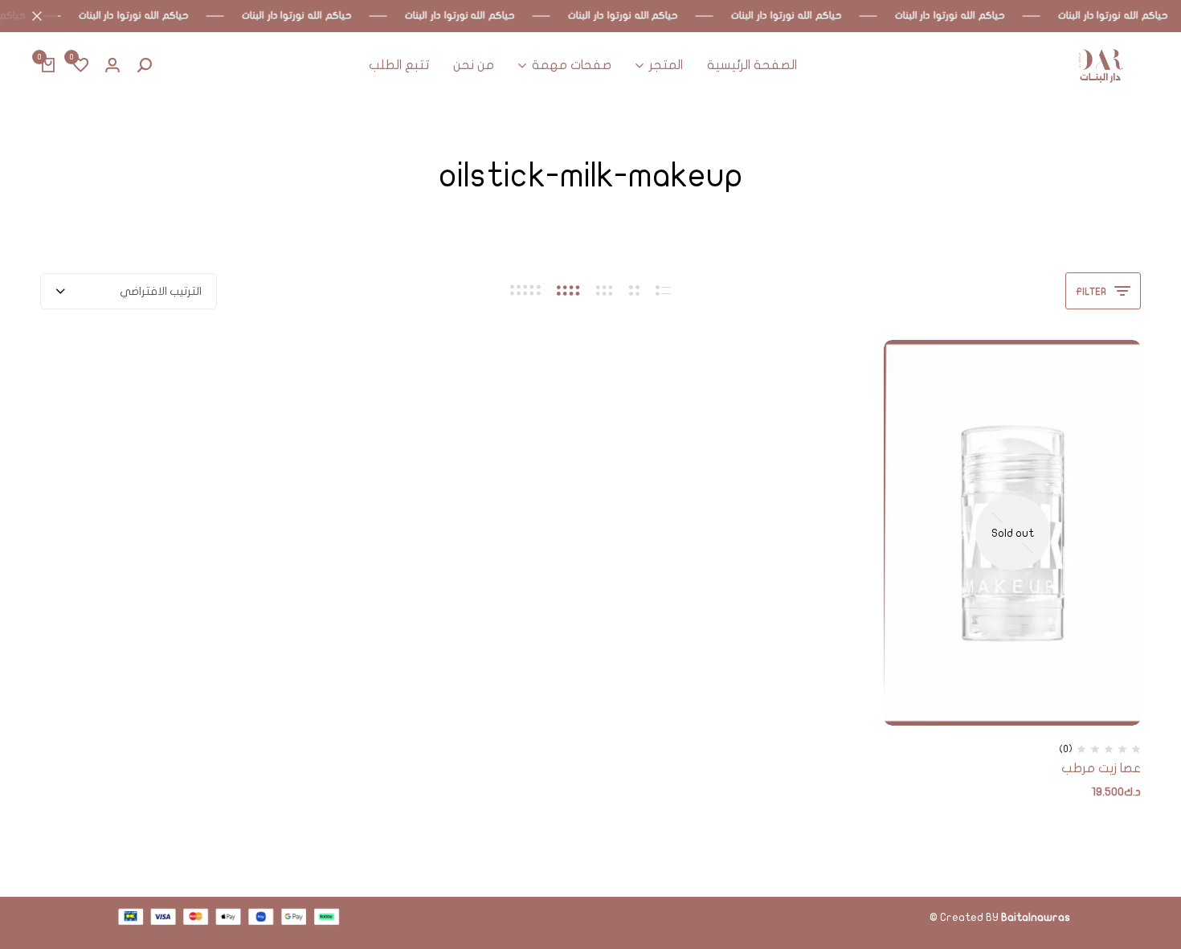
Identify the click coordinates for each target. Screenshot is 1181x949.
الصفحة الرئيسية (752, 65)
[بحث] (145, 66)
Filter (1091, 292)
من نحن (473, 65)
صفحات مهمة (571, 65)
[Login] (112, 66)
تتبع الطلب (399, 65)
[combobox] (128, 291)
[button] (80, 66)
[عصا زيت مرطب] (1012, 533)
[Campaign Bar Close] (29, 16)
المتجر (666, 65)
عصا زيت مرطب (1101, 768)
